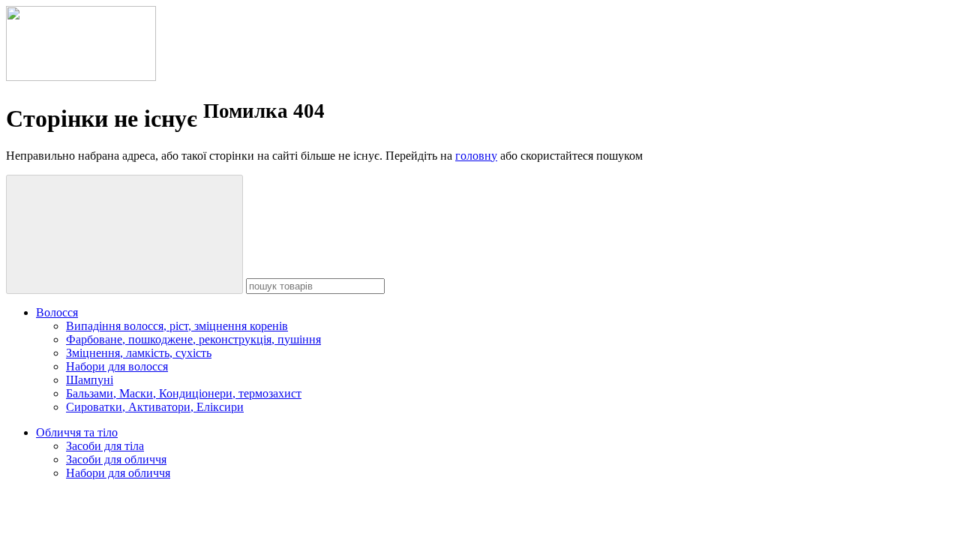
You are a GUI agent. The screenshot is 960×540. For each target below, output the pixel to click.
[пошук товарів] (124, 234)
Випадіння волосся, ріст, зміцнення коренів (177, 326)
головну (476, 155)
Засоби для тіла (105, 446)
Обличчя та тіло (77, 432)
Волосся (57, 312)
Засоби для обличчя (116, 459)
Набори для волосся (117, 366)
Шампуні (89, 380)
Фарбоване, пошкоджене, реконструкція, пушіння (193, 339)
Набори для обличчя (118, 472)
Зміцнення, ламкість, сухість (139, 352)
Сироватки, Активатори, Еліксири (155, 406)
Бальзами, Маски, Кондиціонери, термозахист (184, 393)
